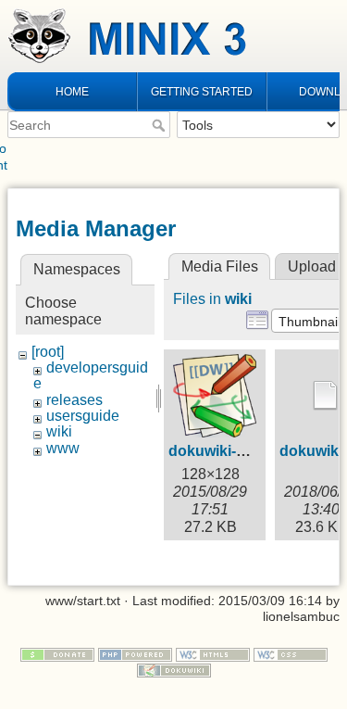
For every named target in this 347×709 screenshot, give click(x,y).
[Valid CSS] (291, 653)
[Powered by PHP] (135, 653)
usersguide (82, 416)
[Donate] (57, 653)
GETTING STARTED (202, 91)
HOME (72, 91)
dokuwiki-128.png (230, 451)
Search (160, 125)
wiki (59, 431)
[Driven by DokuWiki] (174, 669)
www (63, 448)
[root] (47, 352)
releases (74, 400)
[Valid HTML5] (213, 653)
